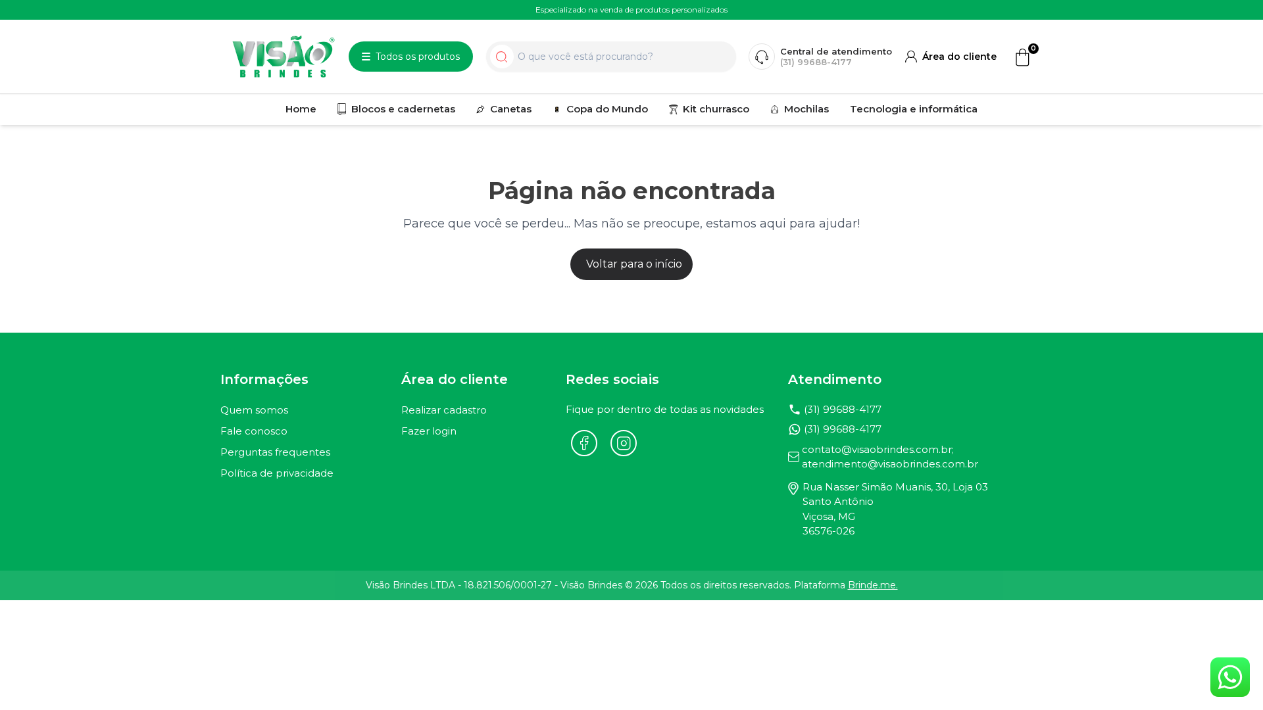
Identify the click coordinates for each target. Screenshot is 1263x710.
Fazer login (429, 431)
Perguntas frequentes (275, 452)
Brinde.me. (873, 585)
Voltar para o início (634, 264)
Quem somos (254, 410)
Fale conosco (253, 431)
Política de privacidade (277, 473)
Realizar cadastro (444, 410)
